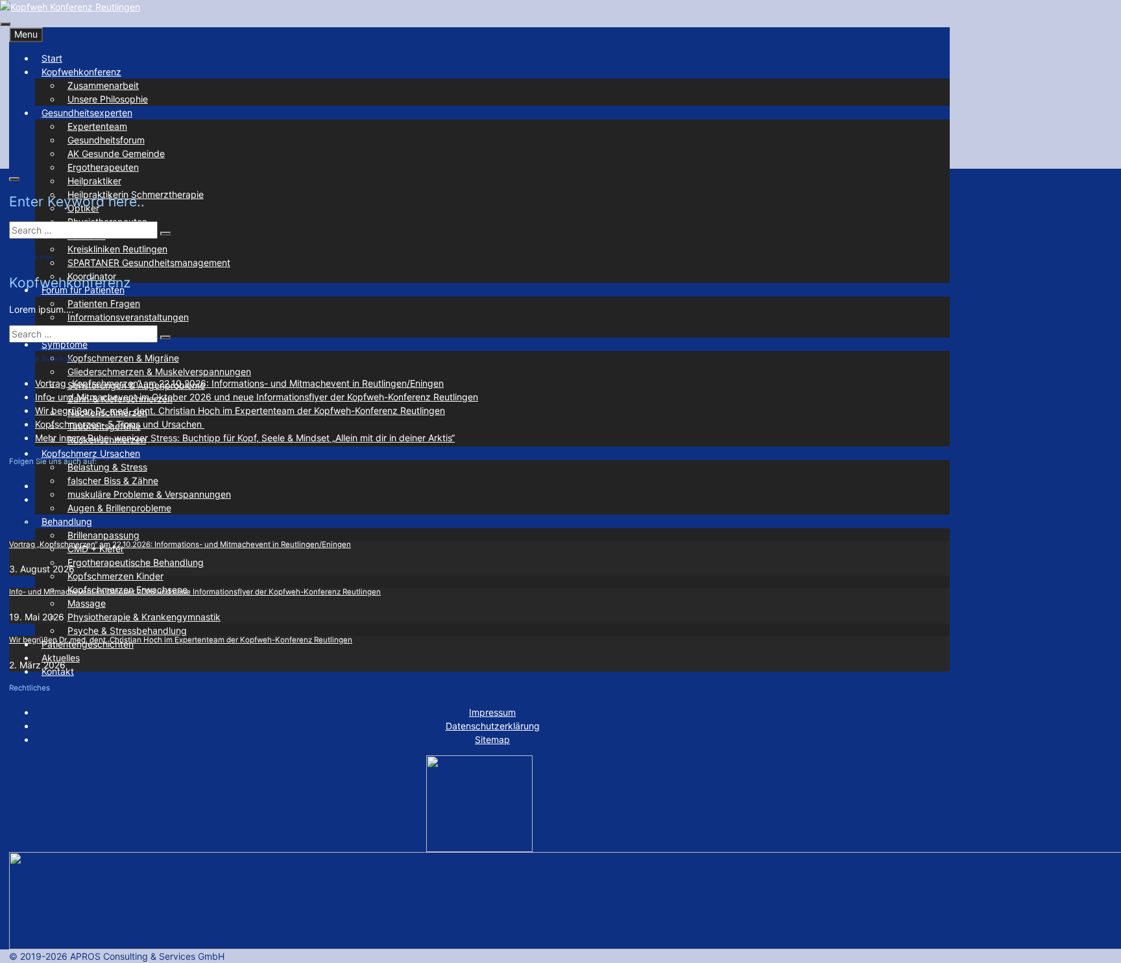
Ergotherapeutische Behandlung (135, 562)
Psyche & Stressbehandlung (127, 630)
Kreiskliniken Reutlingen (117, 248)
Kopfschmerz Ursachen (91, 453)
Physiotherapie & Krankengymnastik (144, 616)
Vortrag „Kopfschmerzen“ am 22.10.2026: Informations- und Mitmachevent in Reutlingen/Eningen (239, 383)
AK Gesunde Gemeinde (116, 153)
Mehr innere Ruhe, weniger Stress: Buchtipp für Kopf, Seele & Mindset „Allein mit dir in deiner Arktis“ (245, 437)
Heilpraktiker (94, 180)
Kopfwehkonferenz (81, 71)
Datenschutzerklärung (493, 725)
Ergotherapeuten (103, 167)
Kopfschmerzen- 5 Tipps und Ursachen (119, 424)
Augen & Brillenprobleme (119, 507)
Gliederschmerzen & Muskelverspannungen (159, 371)
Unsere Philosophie (107, 98)
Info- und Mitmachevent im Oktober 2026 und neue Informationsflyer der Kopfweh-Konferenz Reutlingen (256, 396)
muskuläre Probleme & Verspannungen (149, 494)
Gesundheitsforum (106, 139)
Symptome (65, 344)
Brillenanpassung (103, 535)
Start (52, 58)
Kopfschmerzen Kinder (115, 575)
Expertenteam (97, 126)
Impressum (492, 712)
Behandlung (67, 521)
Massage (86, 603)
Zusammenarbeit (103, 85)
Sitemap (492, 739)
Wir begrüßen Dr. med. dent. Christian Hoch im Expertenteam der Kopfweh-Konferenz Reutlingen (240, 410)
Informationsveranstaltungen (128, 317)
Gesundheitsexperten (87, 112)
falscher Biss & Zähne (112, 480)
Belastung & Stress (107, 466)
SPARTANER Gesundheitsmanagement (148, 262)
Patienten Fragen (103, 303)
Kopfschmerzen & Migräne (123, 357)
